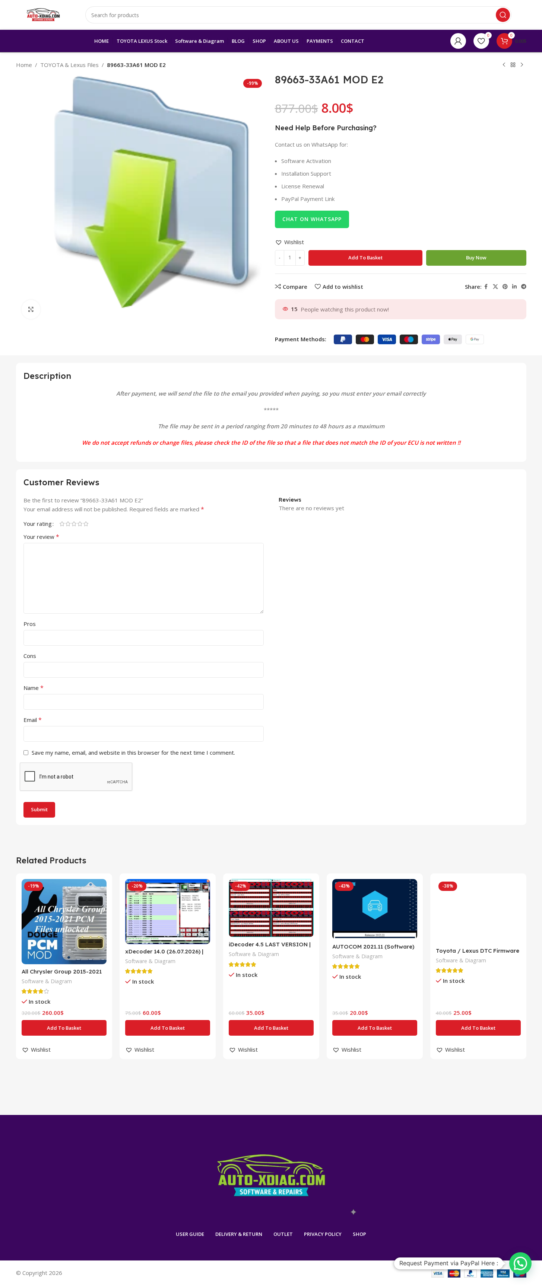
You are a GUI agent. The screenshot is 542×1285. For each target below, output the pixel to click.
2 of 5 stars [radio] (68, 524)
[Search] (503, 15)
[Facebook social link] (486, 287)
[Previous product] (504, 65)
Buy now (476, 257)
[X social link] (495, 287)
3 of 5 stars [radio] (74, 524)
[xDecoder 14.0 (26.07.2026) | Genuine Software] (167, 911)
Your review (41, 537)
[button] (289, 241)
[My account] (458, 40)
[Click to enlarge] (31, 309)
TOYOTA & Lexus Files (69, 64)
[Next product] (521, 65)
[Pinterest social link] (505, 287)
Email (32, 720)
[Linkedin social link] (514, 287)
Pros (29, 623)
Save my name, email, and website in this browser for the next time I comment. (133, 752)
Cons (29, 655)
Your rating (37, 524)
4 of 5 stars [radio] (80, 524)
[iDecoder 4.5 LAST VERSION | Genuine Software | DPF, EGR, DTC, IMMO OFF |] (271, 908)
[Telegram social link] (524, 287)
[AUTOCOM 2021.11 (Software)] (374, 909)
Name (33, 688)
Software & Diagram (47, 981)
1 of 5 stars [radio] (62, 524)
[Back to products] (512, 65)
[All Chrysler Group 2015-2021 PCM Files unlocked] (64, 921)
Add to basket (365, 257)
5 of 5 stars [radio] (86, 524)
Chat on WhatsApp (312, 219)
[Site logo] (43, 14)
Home (24, 64)
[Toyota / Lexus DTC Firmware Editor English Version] (478, 911)
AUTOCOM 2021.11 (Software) (373, 946)
